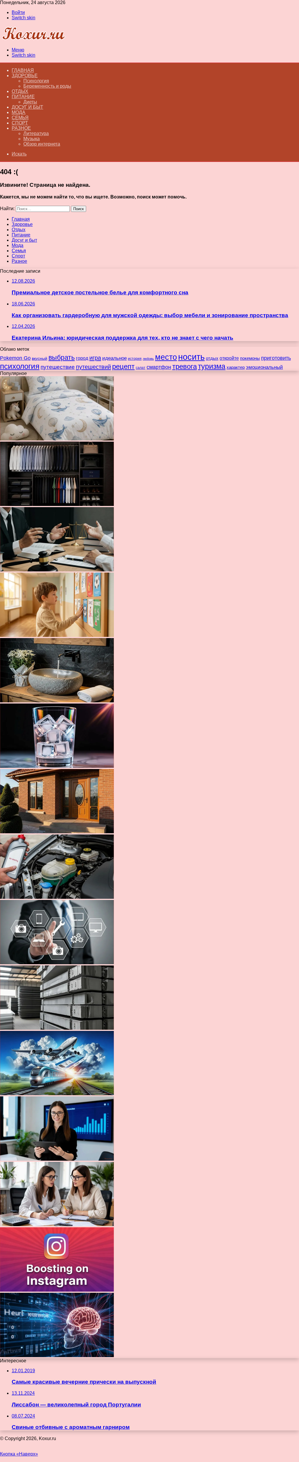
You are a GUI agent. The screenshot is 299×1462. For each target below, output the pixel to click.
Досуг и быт (27, 107)
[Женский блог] (33, 39)
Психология (36, 80)
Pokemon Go (15, 358)
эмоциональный (264, 367)
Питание (23, 96)
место (166, 357)
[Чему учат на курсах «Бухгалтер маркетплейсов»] (57, 1159)
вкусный (39, 358)
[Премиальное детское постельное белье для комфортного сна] (57, 438)
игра (95, 358)
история (135, 358)
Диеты (30, 101)
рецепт (123, 366)
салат (140, 367)
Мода (18, 112)
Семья (20, 117)
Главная (21, 219)
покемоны (250, 358)
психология (19, 366)
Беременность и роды (47, 86)
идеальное (114, 358)
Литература (36, 133)
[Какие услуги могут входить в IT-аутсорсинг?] (57, 962)
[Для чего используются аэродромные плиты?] (57, 1028)
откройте (229, 358)
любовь (148, 358)
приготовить (276, 358)
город (82, 358)
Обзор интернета (41, 143)
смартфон (159, 367)
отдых (212, 358)
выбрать (61, 357)
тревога (184, 366)
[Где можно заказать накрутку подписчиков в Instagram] (57, 1290)
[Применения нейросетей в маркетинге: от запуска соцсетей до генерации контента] (57, 1355)
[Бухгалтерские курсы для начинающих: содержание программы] (57, 1224)
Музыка (31, 138)
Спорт (20, 122)
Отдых (20, 91)
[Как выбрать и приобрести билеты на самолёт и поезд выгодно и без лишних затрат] (57, 1093)
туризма (211, 366)
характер (236, 367)
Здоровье (25, 75)
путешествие (58, 367)
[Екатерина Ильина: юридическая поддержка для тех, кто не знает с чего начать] (57, 569)
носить (191, 357)
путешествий (93, 367)
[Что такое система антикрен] (57, 897)
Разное (21, 128)
